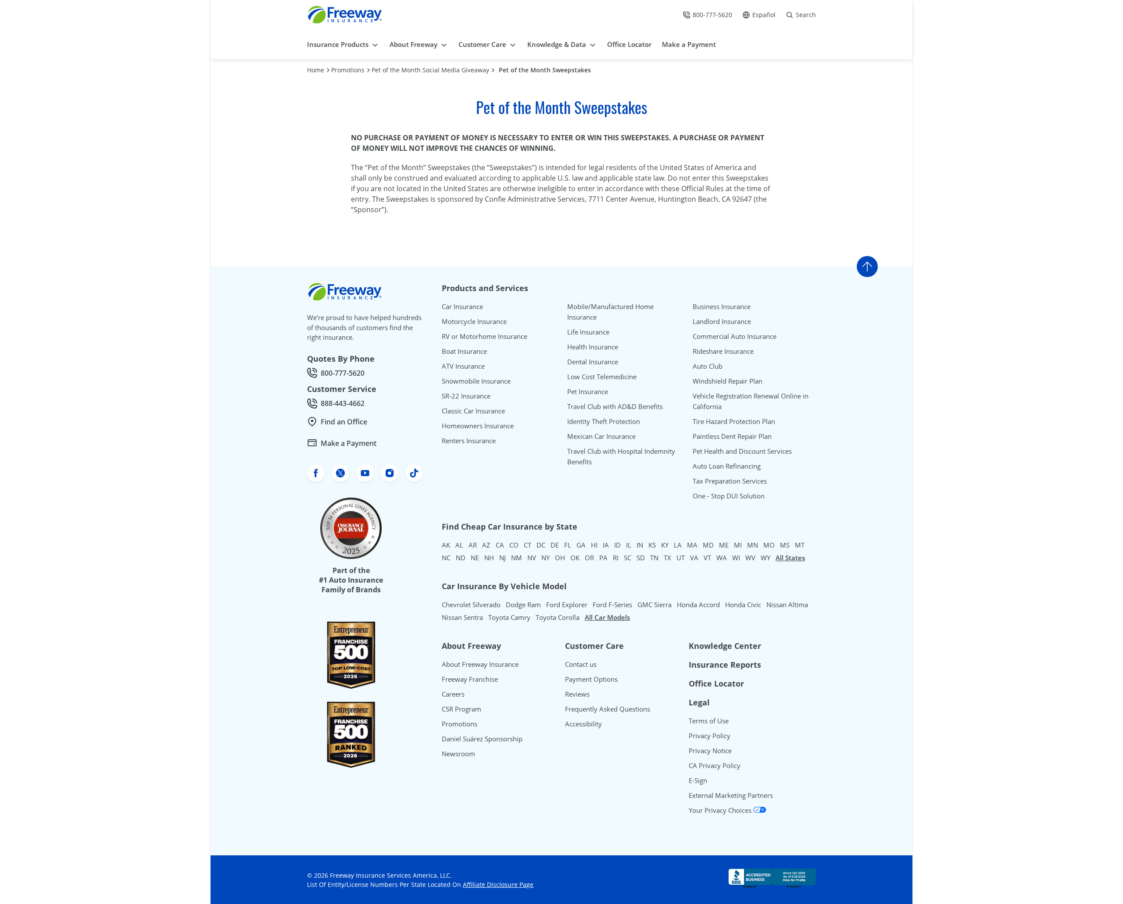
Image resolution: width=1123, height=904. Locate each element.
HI (594, 545)
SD (641, 557)
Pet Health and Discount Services (742, 451)
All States (790, 557)
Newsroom (458, 753)
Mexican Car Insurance (601, 436)
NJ (502, 557)
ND (460, 557)
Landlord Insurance (722, 321)
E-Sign (698, 780)
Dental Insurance (592, 361)
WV (750, 557)
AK (446, 545)
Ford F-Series (612, 604)
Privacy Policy (709, 735)
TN (654, 557)
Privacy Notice (710, 750)
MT (800, 545)
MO (769, 545)
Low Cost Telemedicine (602, 376)
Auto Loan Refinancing (727, 466)
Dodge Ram (523, 604)
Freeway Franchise (470, 679)
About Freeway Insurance (480, 664)
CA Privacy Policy (714, 765)
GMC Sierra (654, 604)
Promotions (348, 70)
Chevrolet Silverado (471, 604)
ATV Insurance (463, 366)
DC (540, 545)
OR (589, 557)
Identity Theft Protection (603, 421)
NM (516, 557)
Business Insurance (722, 306)
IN (640, 545)
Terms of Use (709, 720)
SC (627, 557)
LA (678, 545)
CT (527, 545)
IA (606, 545)
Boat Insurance (464, 351)
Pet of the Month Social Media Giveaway (430, 70)
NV (531, 557)
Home (315, 70)
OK (574, 557)
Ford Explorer (566, 604)
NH (489, 557)
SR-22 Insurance (466, 395)
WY (765, 557)
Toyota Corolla (557, 617)
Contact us (581, 664)
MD (708, 545)
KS (652, 545)
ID (617, 545)
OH (560, 557)
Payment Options (591, 679)
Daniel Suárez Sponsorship (482, 738)
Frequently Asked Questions (607, 709)
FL (567, 545)
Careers (453, 694)
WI (736, 557)
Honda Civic (743, 604)
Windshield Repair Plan (727, 381)
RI (616, 557)
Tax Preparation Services (730, 481)
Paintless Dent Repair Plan (732, 436)
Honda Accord (698, 604)
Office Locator (716, 683)
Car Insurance (462, 306)
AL (459, 545)
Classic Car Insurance (473, 410)
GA (581, 545)
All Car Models (607, 617)
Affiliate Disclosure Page (498, 884)
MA (692, 545)
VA (694, 557)
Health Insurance (592, 346)
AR (473, 545)
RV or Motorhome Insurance (484, 336)
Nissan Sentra (462, 617)
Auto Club (707, 366)
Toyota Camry (509, 617)
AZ (486, 545)
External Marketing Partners (731, 795)
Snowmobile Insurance (476, 381)
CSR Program (461, 709)
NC (446, 557)
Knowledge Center (725, 646)
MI (738, 545)
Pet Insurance (587, 391)
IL (628, 545)
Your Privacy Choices (721, 810)
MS (785, 545)
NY (545, 557)
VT (707, 557)
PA (603, 557)
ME (724, 545)
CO (514, 545)
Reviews (577, 694)
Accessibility (583, 723)
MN (752, 545)
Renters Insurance (469, 440)
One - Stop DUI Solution (729, 495)
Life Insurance (588, 331)
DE (555, 545)
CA (500, 545)
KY (665, 545)
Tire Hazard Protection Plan (734, 421)
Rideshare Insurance (723, 351)
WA (721, 557)
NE (475, 557)
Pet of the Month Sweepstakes (545, 70)
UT (680, 557)
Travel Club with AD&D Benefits (615, 406)
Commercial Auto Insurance (734, 336)
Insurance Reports (725, 664)
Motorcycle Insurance (474, 321)
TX (667, 557)
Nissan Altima (787, 604)
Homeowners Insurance (478, 425)
